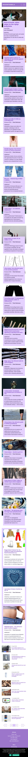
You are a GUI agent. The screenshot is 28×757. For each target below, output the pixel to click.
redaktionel (6, 64)
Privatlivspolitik (16, 755)
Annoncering (14, 746)
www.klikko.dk (15, 741)
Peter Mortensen (17, 62)
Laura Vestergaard (8, 30)
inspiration (6, 32)
